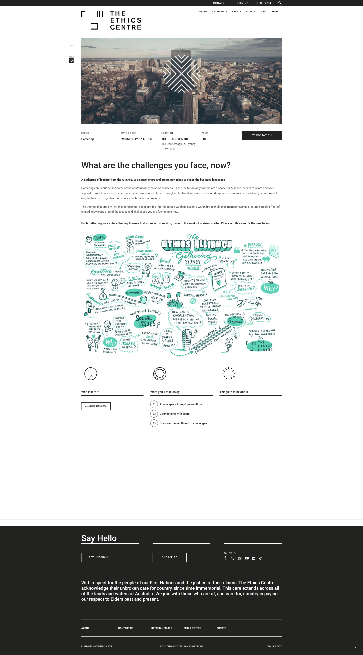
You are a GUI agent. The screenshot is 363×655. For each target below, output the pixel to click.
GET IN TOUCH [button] (98, 557)
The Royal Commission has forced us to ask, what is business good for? (255, 440)
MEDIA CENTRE (192, 628)
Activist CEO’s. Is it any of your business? (257, 403)
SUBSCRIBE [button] (169, 557)
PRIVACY (277, 646)
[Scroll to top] (355, 647)
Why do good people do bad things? (255, 421)
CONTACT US (125, 628)
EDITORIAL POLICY (161, 628)
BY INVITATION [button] (262, 135)
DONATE (221, 628)
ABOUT (85, 628)
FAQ (269, 646)
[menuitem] (217, 3)
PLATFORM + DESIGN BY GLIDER (96, 646)
